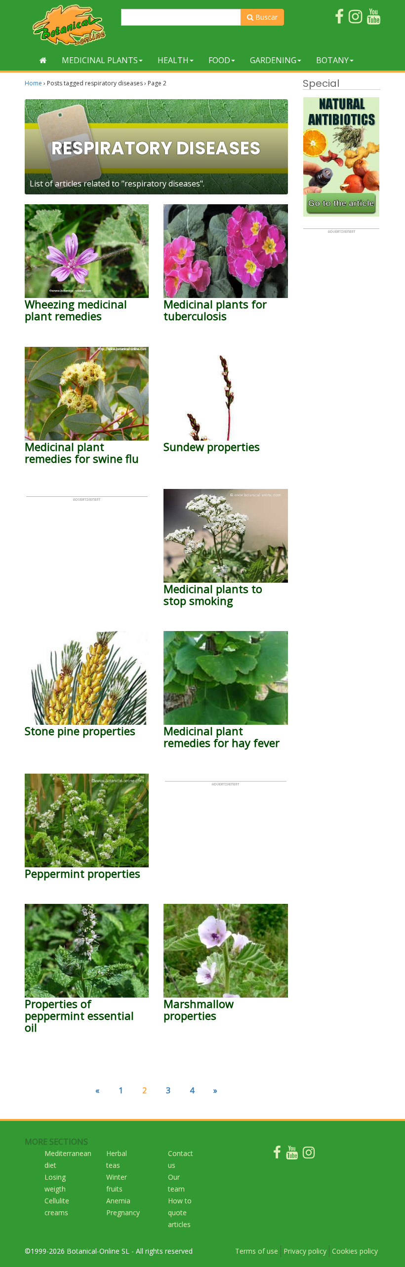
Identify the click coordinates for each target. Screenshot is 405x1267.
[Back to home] (43, 60)
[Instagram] (309, 1154)
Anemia (118, 1200)
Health (173, 60)
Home (33, 83)
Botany (332, 60)
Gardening (273, 60)
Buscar (265, 17)
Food (219, 60)
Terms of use (256, 1251)
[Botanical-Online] (69, 25)
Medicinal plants (100, 60)
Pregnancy (123, 1212)
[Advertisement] (87, 551)
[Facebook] (277, 1154)
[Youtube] (292, 1154)
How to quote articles (180, 1212)
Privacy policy (305, 1251)
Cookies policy (355, 1251)
